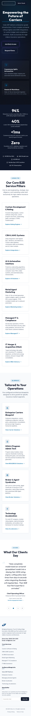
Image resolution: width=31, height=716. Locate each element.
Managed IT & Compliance (9, 660)
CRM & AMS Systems (8, 651)
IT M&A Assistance (7, 663)
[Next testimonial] (18, 608)
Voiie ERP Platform (7, 672)
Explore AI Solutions (11, 278)
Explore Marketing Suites (13, 307)
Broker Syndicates (7, 680)
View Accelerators (11, 529)
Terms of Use (20, 711)
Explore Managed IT (11, 333)
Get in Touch (21, 3)
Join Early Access (10, 44)
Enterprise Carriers (7, 675)
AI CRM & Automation (8, 654)
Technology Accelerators (9, 683)
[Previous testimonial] (9, 608)
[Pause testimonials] (22, 608)
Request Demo (10, 51)
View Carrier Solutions (12, 430)
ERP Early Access (8, 3)
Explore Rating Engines (12, 224)
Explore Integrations (12, 250)
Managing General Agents (9, 678)
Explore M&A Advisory (12, 362)
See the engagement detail (15, 600)
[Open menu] (29, 3)
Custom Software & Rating (9, 648)
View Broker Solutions (12, 497)
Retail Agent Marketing (8, 657)
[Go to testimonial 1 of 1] (13, 608)
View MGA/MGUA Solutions (14, 463)
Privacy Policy (11, 711)
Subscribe (25, 699)
